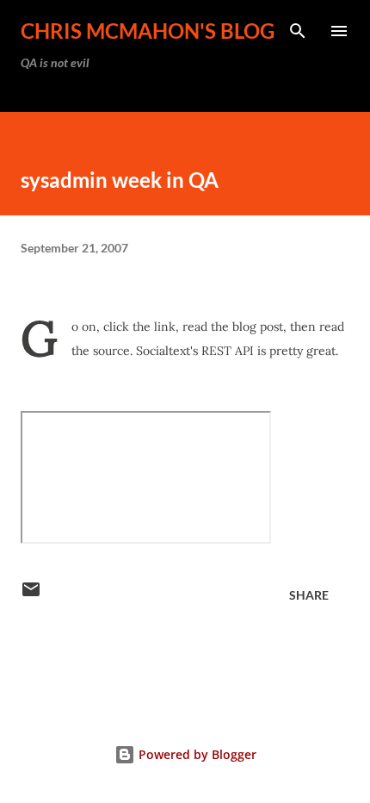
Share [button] (309, 595)
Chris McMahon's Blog (147, 30)
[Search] (297, 31)
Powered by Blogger (195, 754)
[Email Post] (31, 595)
